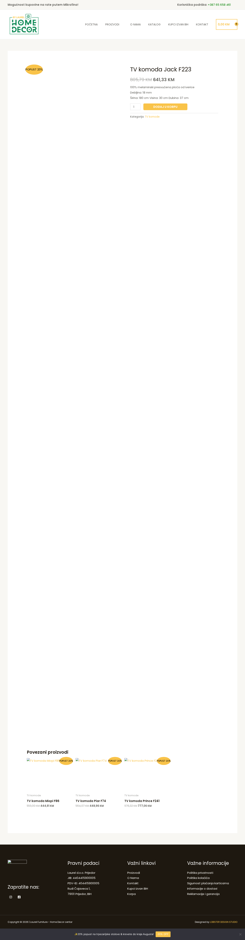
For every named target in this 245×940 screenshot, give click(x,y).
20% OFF (163, 934)
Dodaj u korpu (165, 107)
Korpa (131, 894)
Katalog (154, 24)
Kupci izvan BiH (178, 24)
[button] (236, 5)
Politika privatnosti (200, 873)
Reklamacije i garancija (203, 894)
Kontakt (202, 24)
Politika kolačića (198, 878)
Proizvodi (112, 24)
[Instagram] (11, 897)
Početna (91, 24)
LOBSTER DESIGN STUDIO (223, 922)
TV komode (152, 117)
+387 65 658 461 (219, 5)
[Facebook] (19, 897)
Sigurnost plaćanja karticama (208, 883)
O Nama (135, 24)
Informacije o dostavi (202, 889)
